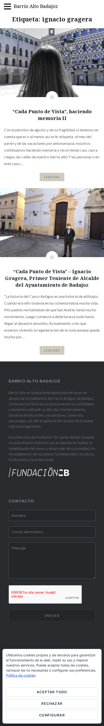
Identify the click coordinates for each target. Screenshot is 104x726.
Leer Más (52, 177)
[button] (9, 7)
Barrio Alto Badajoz (36, 6)
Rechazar (51, 703)
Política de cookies (21, 675)
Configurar (52, 715)
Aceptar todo (52, 692)
